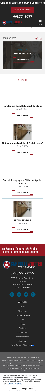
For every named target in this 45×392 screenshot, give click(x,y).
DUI (22, 319)
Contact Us (23, 332)
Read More (22, 115)
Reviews (22, 328)
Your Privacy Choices (20, 345)
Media (22, 324)
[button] (40, 23)
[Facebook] (12, 294)
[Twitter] (26, 294)
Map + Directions (22, 288)
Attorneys (22, 311)
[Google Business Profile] (33, 294)
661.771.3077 (22, 16)
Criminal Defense (22, 315)
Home (23, 307)
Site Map (22, 341)
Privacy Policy (22, 337)
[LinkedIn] (19, 294)
